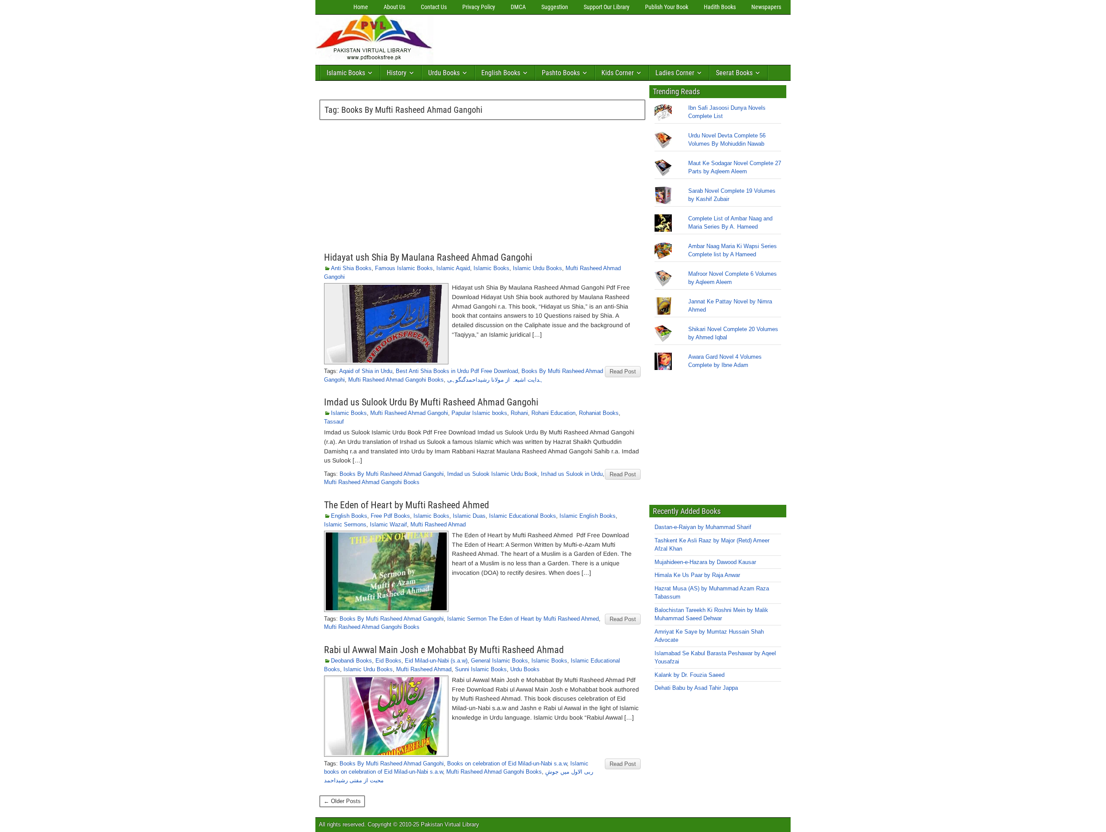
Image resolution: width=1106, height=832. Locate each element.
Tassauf (334, 421)
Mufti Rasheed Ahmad (438, 524)
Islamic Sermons (345, 524)
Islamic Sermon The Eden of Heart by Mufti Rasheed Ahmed (523, 618)
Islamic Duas (469, 516)
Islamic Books (346, 73)
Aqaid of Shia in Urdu (365, 371)
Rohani (519, 413)
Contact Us (434, 6)
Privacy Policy (478, 6)
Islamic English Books (587, 516)
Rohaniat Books (599, 413)
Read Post (623, 371)
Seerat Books (734, 73)
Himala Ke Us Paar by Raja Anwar (697, 575)
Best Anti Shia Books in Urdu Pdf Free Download (457, 371)
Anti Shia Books (351, 268)
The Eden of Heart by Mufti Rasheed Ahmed (406, 505)
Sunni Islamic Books (481, 669)
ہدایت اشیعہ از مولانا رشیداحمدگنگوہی (495, 379)
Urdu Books (444, 73)
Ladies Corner (674, 73)
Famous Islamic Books (404, 268)
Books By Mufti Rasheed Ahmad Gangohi (392, 474)
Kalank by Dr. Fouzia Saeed (690, 675)
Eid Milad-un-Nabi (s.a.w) (436, 660)
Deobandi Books (351, 660)
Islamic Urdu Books (537, 268)
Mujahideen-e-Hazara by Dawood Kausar (705, 562)
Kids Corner (617, 73)
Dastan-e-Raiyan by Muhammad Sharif (703, 527)
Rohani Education (553, 413)
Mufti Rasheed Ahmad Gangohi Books (396, 379)
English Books (500, 73)
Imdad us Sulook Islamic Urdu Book (492, 474)
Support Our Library (606, 6)
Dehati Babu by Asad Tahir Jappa (696, 688)
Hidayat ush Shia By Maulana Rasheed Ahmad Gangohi (428, 257)
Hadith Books (720, 6)
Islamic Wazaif (388, 524)
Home (360, 6)
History (397, 73)
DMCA (518, 6)
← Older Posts (342, 801)
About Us (394, 6)
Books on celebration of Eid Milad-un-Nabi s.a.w (507, 763)
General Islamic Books (499, 660)
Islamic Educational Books (522, 516)
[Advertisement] (594, 37)
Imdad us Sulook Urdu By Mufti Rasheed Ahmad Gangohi (431, 402)
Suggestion (554, 6)
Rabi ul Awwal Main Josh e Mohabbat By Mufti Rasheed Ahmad (444, 649)
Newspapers (766, 6)
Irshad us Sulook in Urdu (572, 474)
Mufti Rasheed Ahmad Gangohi (409, 413)
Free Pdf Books (390, 516)
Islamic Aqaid (453, 268)
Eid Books (388, 660)
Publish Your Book (666, 6)
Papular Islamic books (479, 413)
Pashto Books (561, 73)
